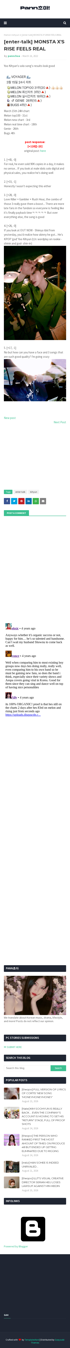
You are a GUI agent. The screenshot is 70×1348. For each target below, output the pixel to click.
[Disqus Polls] (35, 569)
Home (7, 34)
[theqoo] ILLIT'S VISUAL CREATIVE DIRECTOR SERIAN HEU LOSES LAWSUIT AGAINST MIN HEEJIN (43, 1182)
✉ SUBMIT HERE (13, 1047)
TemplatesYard (31, 1339)
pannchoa (14, 56)
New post (10, 418)
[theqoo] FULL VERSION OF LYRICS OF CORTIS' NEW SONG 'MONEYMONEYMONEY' (44, 1093)
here (43, 151)
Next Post (60, 422)
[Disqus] (35, 671)
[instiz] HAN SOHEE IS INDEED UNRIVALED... (40, 1164)
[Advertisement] (35, 455)
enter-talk (20, 491)
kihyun (15, 34)
